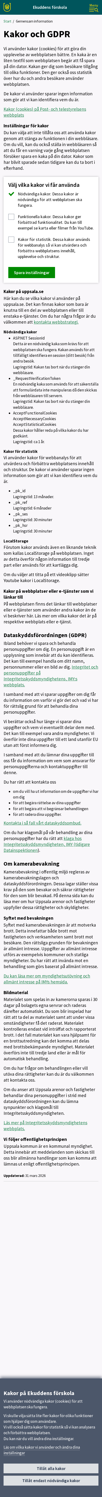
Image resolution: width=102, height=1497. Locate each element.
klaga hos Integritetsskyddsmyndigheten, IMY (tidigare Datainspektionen (47, 844)
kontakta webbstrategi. (56, 322)
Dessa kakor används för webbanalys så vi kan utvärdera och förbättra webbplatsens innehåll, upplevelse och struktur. (54, 248)
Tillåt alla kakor (51, 1468)
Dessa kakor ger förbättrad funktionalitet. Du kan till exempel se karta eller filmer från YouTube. (56, 222)
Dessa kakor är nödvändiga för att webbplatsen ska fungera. (50, 199)
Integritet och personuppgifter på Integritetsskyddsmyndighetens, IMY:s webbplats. (51, 676)
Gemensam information (34, 21)
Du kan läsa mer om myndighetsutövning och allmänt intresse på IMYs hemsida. (47, 979)
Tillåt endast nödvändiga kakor (51, 1480)
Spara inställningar (31, 272)
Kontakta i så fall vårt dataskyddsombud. (42, 823)
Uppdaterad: (14, 1175)
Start (7, 21)
